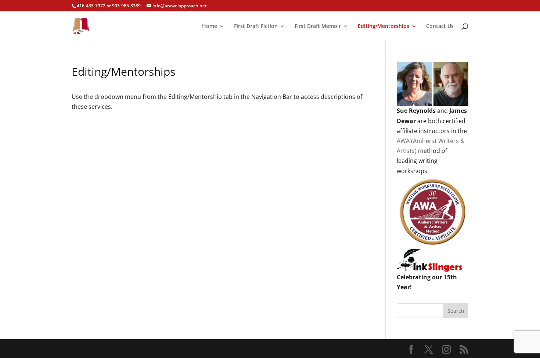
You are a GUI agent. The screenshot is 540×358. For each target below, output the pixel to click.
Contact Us (440, 26)
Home (209, 26)
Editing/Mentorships (383, 26)
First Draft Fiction (256, 26)
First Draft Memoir (318, 26)
